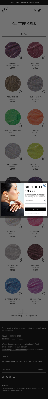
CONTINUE (35, 209)
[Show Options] (44, 200)
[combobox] (35, 200)
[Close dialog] (44, 185)
